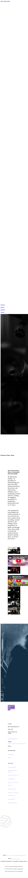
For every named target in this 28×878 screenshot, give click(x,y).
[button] (11, 707)
